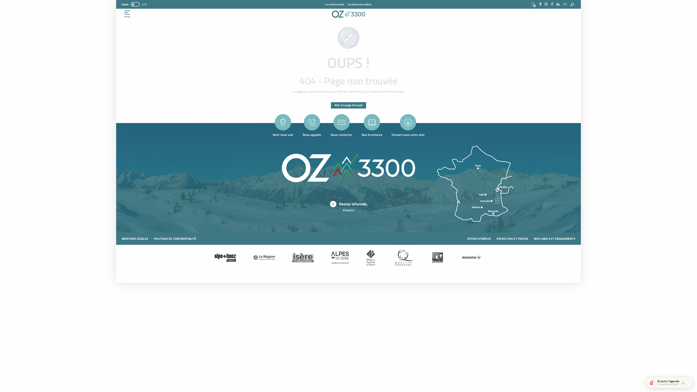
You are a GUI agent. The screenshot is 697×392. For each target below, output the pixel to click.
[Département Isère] (303, 257)
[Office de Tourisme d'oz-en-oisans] (348, 14)
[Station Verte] (437, 258)
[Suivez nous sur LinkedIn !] (558, 4)
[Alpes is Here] (340, 258)
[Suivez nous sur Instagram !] (546, 4)
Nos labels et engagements (554, 238)
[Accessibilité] (540, 4)
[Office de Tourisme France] (370, 258)
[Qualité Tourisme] (403, 257)
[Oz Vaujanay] (225, 257)
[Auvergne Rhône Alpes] (264, 257)
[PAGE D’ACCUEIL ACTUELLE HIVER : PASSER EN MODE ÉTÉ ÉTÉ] (135, 4)
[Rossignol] (471, 257)
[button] (565, 4)
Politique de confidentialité (175, 238)
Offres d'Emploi (479, 238)
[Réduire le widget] (689, 382)
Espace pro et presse (512, 238)
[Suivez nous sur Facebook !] (552, 4)
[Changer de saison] (136, 4)
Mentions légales (135, 238)
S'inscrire (348, 210)
